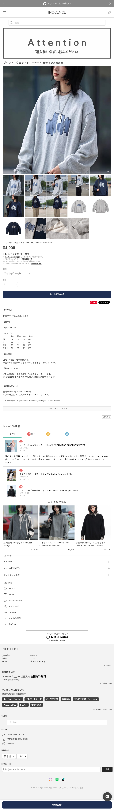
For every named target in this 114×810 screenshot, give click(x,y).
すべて (12, 434)
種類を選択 (57, 805)
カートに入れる (57, 294)
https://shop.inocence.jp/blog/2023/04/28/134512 (39, 400)
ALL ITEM (8, 562)
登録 (107, 769)
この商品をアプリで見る (57, 409)
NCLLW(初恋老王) (12, 568)
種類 (5, 269)
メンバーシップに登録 (12, 257)
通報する (106, 417)
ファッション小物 (11, 575)
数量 (5, 280)
